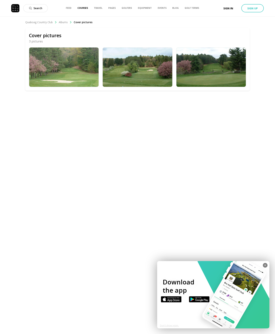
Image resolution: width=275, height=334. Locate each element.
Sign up (252, 8)
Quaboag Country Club (39, 22)
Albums (63, 22)
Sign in (228, 8)
